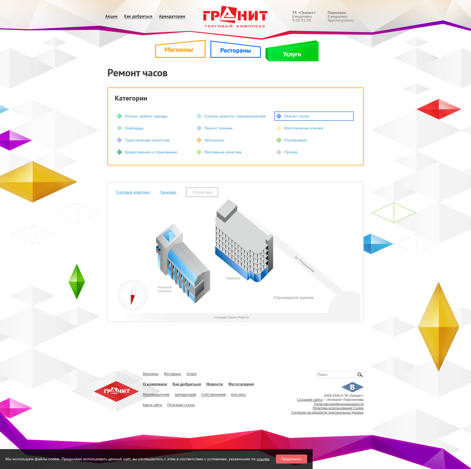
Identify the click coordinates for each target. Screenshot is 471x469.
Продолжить (291, 459)
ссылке (263, 459)
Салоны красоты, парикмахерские (235, 116)
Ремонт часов (296, 116)
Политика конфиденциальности (339, 404)
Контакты (238, 395)
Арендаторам (172, 16)
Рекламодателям (156, 395)
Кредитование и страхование (151, 152)
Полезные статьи (181, 405)
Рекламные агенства (222, 152)
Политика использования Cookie (338, 408)
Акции (111, 16)
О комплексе (155, 384)
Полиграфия (295, 140)
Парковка (168, 192)
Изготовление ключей (303, 128)
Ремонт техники (218, 128)
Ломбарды (134, 128)
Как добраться (138, 16)
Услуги (292, 54)
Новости (214, 384)
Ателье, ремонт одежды (146, 116)
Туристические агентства (147, 140)
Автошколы (214, 140)
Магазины (179, 50)
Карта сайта (152, 405)
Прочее (291, 152)
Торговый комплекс (133, 192)
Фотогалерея (241, 384)
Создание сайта (309, 400)
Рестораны (235, 51)
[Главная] (235, 16)
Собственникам (213, 395)
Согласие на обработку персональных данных (327, 412)
